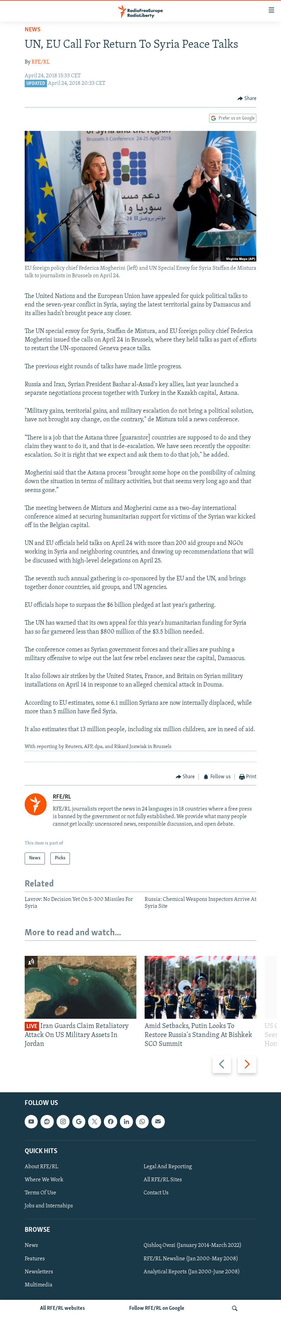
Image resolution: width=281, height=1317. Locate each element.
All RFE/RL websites (62, 1308)
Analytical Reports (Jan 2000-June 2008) (192, 1271)
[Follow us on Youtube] (31, 1121)
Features (35, 1258)
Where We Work (44, 1180)
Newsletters (39, 1271)
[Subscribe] (157, 1121)
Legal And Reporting (168, 1167)
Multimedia (38, 1284)
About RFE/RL (41, 1167)
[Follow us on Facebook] (110, 1121)
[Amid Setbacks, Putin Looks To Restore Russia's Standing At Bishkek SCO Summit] (200, 987)
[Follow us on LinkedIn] (126, 1121)
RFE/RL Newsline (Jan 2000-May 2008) (191, 1258)
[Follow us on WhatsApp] (142, 1121)
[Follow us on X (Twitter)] (94, 1121)
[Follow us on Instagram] (63, 1121)
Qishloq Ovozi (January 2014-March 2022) (193, 1245)
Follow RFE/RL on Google (156, 1308)
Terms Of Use (40, 1193)
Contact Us (156, 1193)
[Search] (234, 1308)
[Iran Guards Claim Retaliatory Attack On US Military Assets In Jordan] (80, 987)
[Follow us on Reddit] (46, 1121)
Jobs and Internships (49, 1206)
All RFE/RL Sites (163, 1180)
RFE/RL (41, 62)
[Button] (247, 98)
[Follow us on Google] (78, 1121)
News (32, 30)
